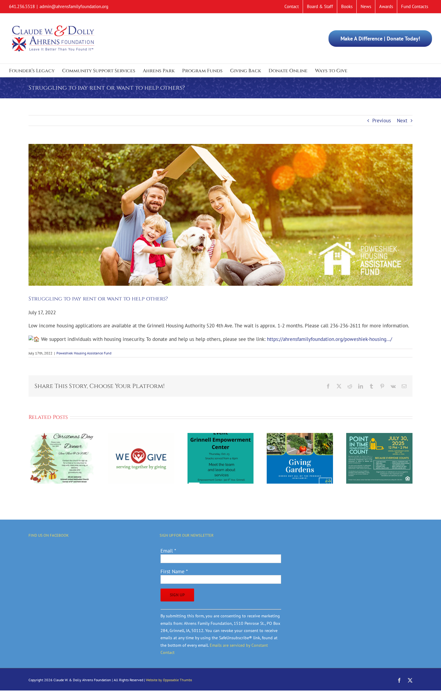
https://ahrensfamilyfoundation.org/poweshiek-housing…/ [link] (329, 339)
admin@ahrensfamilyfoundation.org (74, 6)
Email (168, 550)
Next (402, 120)
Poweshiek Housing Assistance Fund (83, 353)
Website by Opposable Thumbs (169, 680)
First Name (174, 571)
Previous (381, 120)
